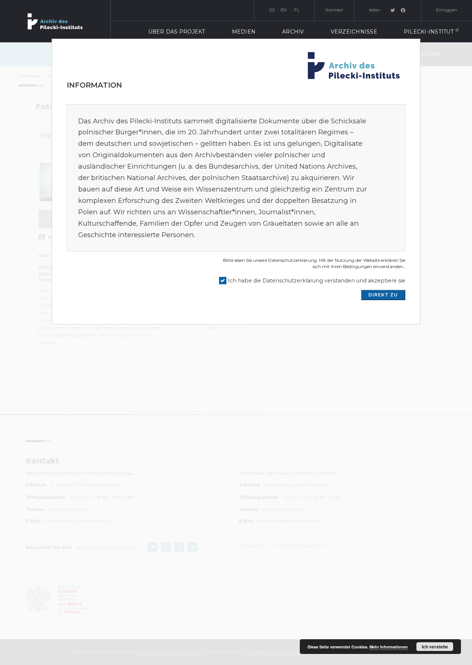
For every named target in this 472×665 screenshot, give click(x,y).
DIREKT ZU (383, 295)
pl (296, 10)
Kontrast (334, 10)
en (284, 10)
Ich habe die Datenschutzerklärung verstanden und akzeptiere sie (316, 280)
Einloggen (446, 10)
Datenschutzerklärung (292, 260)
